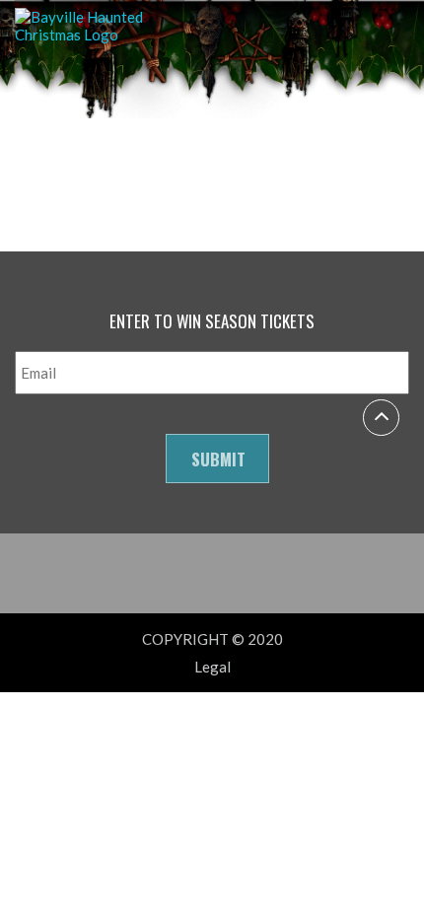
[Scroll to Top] (381, 417)
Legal (212, 666)
